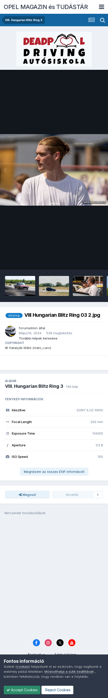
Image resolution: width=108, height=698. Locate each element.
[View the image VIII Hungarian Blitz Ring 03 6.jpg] (20, 286)
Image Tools (87, 261)
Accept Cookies (24, 690)
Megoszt (29, 495)
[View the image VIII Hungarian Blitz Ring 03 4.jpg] (88, 286)
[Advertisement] (54, 578)
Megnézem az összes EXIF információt (54, 472)
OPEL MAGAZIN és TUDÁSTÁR (46, 7)
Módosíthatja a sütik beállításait (69, 671)
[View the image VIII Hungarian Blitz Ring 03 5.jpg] (54, 286)
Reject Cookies (57, 690)
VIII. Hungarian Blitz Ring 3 (34, 386)
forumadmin (28, 328)
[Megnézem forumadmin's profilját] (10, 331)
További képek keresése (38, 338)
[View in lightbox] (54, 170)
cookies (23, 666)
